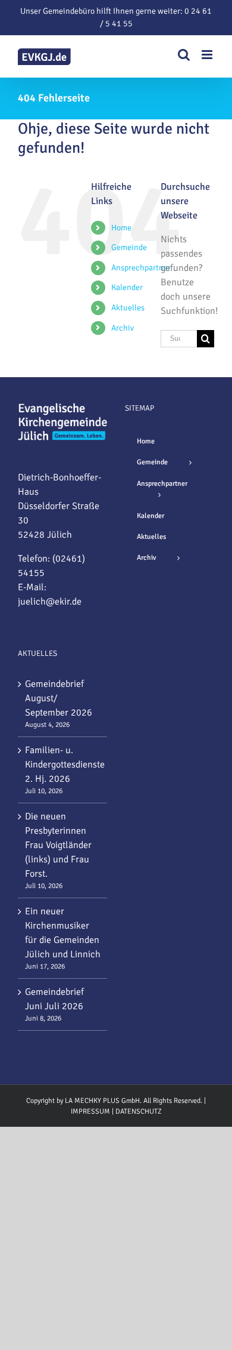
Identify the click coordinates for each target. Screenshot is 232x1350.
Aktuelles (128, 308)
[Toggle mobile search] (184, 54)
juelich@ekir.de (49, 602)
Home (121, 228)
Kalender (127, 287)
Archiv (122, 328)
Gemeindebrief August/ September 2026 (58, 698)
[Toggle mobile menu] (208, 54)
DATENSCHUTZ (138, 1111)
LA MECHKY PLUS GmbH (102, 1100)
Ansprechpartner (141, 268)
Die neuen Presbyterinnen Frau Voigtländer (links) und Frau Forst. (58, 845)
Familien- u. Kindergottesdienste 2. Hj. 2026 (63, 764)
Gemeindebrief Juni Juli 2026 (54, 999)
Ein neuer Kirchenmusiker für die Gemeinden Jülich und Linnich (63, 932)
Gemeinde (129, 247)
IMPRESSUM (90, 1111)
